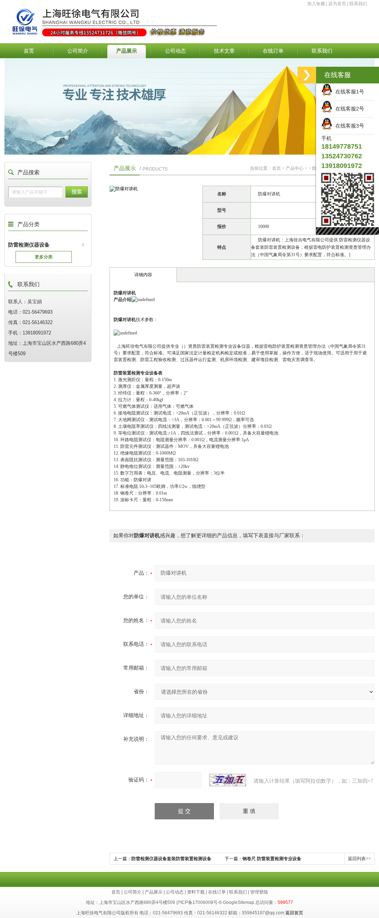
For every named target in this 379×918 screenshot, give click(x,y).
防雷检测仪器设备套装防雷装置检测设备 (171, 858)
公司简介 (77, 51)
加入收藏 (316, 3)
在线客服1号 (348, 92)
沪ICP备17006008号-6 (199, 902)
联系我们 (358, 3)
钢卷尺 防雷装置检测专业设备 (271, 858)
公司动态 (175, 51)
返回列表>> (359, 858)
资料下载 (196, 892)
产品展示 (126, 51)
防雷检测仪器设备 (29, 245)
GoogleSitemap (238, 902)
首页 (29, 51)
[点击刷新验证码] (227, 780)
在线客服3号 (348, 126)
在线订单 (273, 51)
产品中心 (294, 168)
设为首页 (337, 3)
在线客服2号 (348, 109)
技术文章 (224, 51)
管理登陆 (259, 892)
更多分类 (44, 257)
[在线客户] (307, 75)
